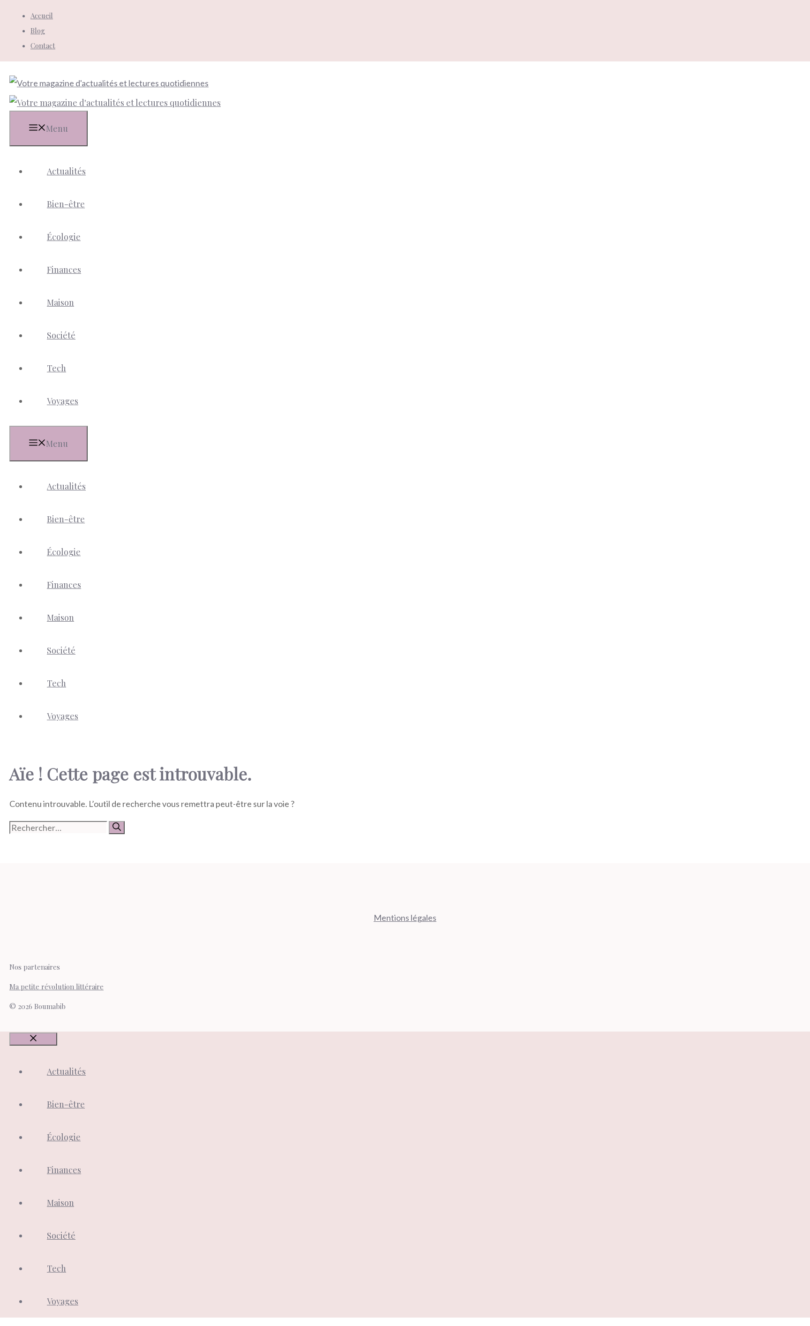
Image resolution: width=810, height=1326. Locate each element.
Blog (37, 30)
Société (61, 335)
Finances (64, 269)
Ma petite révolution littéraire (56, 986)
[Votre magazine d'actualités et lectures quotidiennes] (115, 102)
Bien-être (66, 204)
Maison (60, 302)
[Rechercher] (117, 827)
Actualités (66, 171)
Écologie (64, 236)
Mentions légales (405, 917)
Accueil (41, 15)
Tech (56, 368)
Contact (42, 45)
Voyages (62, 401)
